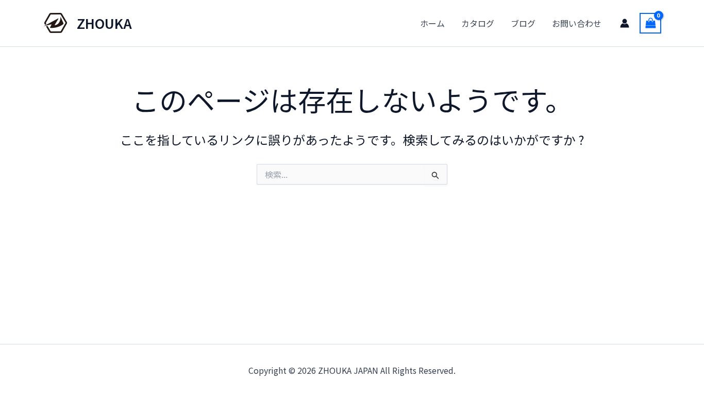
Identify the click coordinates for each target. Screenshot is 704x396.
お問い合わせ (576, 23)
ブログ (523, 23)
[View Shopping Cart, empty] (650, 23)
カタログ (477, 23)
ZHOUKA (104, 22)
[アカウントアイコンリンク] (624, 23)
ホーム (432, 23)
